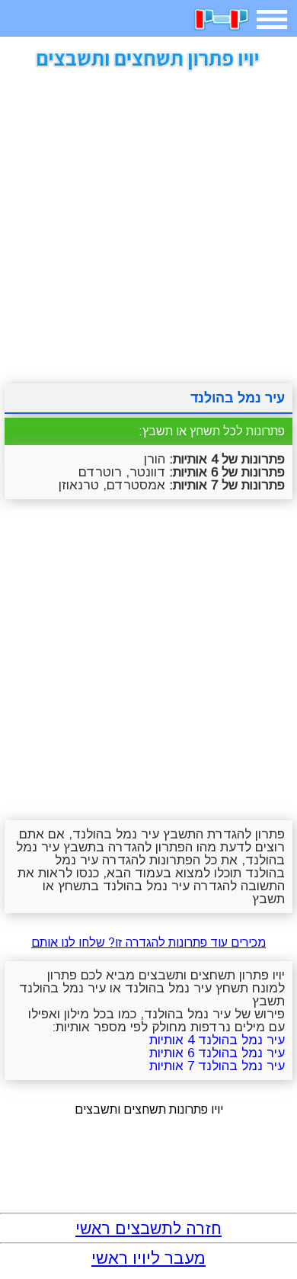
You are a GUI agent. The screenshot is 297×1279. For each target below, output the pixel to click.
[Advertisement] (148, 221)
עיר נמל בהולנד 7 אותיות (217, 1066)
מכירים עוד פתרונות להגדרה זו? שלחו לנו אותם (148, 942)
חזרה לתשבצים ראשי (148, 1228)
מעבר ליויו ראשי (148, 1258)
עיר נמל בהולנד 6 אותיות (217, 1053)
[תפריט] (272, 19)
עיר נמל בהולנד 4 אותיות (217, 1040)
